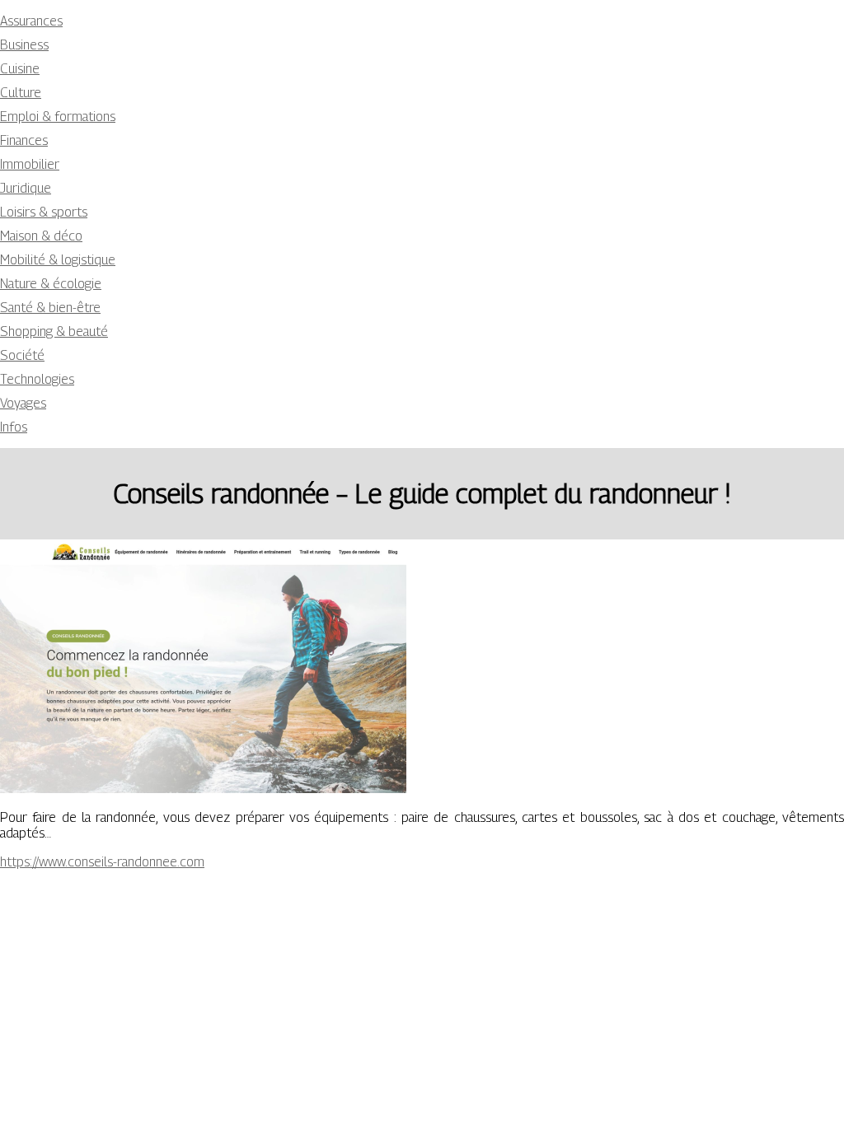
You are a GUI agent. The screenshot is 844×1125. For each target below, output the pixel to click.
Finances (24, 140)
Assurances (31, 21)
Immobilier (29, 164)
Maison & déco (41, 236)
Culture (20, 92)
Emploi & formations (57, 116)
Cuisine (20, 69)
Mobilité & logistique (57, 260)
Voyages (23, 403)
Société (22, 355)
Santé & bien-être (50, 307)
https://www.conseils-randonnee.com (102, 862)
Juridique (25, 188)
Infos (13, 427)
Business (24, 45)
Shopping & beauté (54, 331)
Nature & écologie (50, 284)
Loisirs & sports (43, 212)
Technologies (37, 379)
